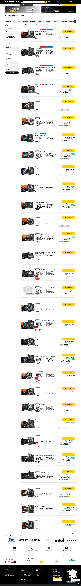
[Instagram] (9, 562)
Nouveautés (39, 24)
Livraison (22, 570)
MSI (8, 53)
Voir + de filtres (12, 72)
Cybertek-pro (38, 578)
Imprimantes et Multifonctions (10, 575)
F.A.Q (37, 574)
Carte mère (10, 13)
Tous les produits (10, 36)
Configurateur (41, 4)
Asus (8, 57)
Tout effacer (7, 25)
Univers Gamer (27, 4)
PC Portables (7, 574)
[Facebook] (6, 562)
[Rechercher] (45, 2)
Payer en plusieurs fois (24, 569)
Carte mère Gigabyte (72, 21)
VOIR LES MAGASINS (71, 581)
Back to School (30, 24)
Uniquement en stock (11, 37)
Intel (48, 543)
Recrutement (38, 571)
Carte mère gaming (64, 21)
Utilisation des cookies (24, 578)
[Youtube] (12, 562)
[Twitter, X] (15, 562)
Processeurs (7, 576)
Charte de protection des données (26, 575)
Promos (24, 24)
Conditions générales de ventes (26, 574)
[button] (75, 21)
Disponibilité (8, 34)
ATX (14, 21)
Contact (57, 577)
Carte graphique (25, 21)
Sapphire (9, 59)
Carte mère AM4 (32, 21)
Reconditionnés (7, 578)
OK (41, 562)
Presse (37, 570)
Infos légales (23, 579)
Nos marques (38, 575)
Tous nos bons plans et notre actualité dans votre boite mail (34, 560)
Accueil (6, 13)
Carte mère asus (48, 21)
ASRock (9, 58)
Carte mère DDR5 (55, 21)
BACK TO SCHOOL (70, 4)
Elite (35, 543)
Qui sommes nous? (39, 569)
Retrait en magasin (9, 31)
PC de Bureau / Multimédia (9, 571)
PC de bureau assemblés (55, 4)
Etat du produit (8, 47)
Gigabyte (9, 54)
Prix (6, 39)
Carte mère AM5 (40, 21)
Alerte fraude (23, 576)
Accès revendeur (38, 576)
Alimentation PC (8, 21)
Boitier (19, 21)
